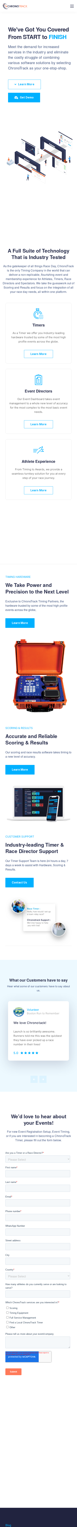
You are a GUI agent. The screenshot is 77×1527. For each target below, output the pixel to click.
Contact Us (19, 882)
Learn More (38, 354)
